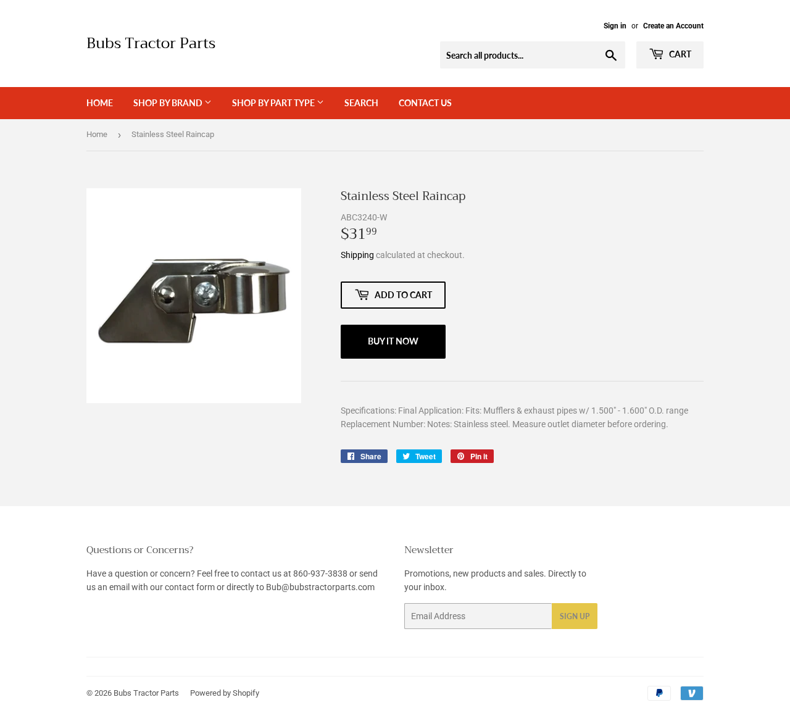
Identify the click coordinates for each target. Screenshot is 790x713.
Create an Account (673, 26)
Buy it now (393, 341)
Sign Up (574, 616)
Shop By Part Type (274, 103)
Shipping (357, 255)
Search (361, 103)
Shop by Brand (168, 103)
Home (99, 103)
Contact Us (425, 103)
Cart (679, 54)
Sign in (615, 26)
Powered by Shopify (224, 693)
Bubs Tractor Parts (150, 43)
